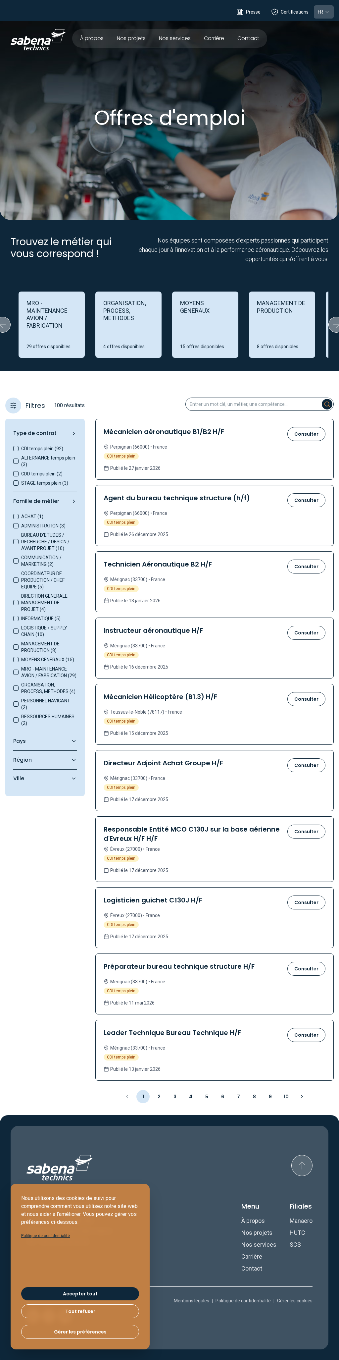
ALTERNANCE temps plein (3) (48, 461)
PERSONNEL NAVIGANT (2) (45, 704)
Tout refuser (80, 1311)
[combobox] (324, 12)
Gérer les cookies (295, 1300)
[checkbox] (16, 448)
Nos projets (131, 38)
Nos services (175, 38)
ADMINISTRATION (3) (43, 525)
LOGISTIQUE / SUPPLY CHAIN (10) (44, 631)
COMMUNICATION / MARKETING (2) (41, 561)
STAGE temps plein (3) (44, 483)
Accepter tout (80, 1293)
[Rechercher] (327, 404)
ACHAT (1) (32, 516)
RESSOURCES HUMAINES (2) (47, 720)
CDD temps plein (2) (42, 473)
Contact (248, 38)
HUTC (297, 1232)
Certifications (295, 12)
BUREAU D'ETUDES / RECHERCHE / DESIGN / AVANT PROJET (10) (45, 541)
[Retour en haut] (302, 1165)
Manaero (301, 1220)
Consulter (306, 434)
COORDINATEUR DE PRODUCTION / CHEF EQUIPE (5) (43, 580)
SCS (295, 1244)
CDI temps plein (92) (42, 448)
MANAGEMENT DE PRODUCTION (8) (40, 647)
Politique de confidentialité (243, 1300)
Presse (253, 12)
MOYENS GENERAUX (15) (47, 659)
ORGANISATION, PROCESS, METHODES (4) (48, 688)
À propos (92, 38)
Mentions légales (191, 1300)
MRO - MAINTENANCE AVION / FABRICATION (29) (48, 672)
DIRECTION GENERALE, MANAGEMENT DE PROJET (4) (45, 602)
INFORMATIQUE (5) (41, 618)
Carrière (214, 38)
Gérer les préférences (80, 1332)
